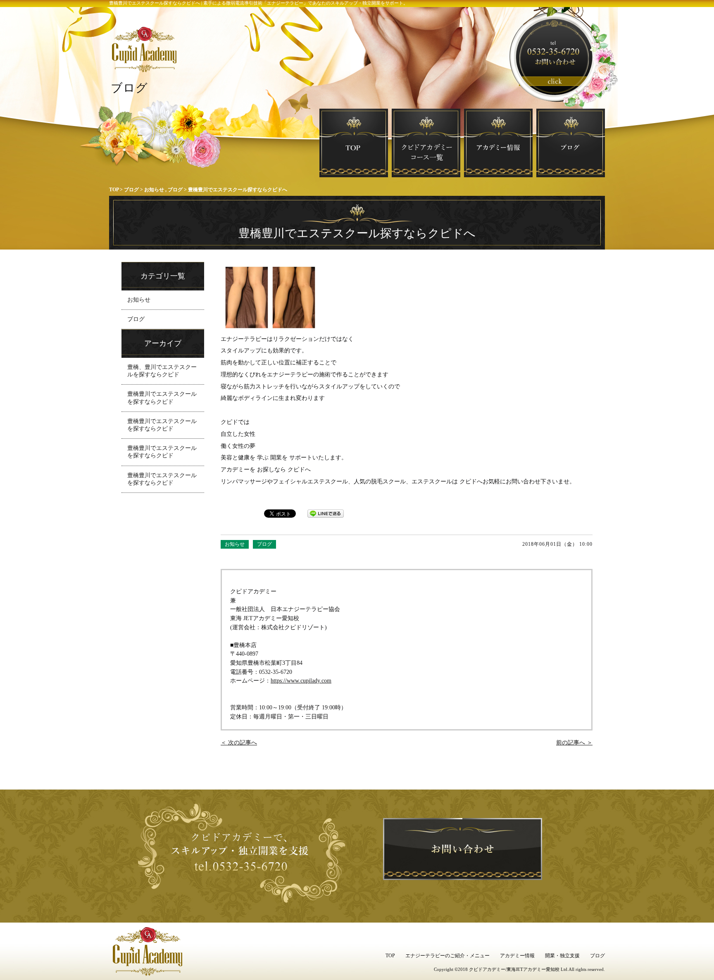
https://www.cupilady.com (301, 680)
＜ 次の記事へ (239, 742)
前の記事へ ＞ (574, 742)
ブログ (131, 190)
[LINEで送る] (325, 513)
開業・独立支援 (562, 956)
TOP (114, 190)
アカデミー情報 (517, 956)
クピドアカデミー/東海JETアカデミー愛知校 (514, 969)
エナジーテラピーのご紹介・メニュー (447, 956)
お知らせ (154, 190)
